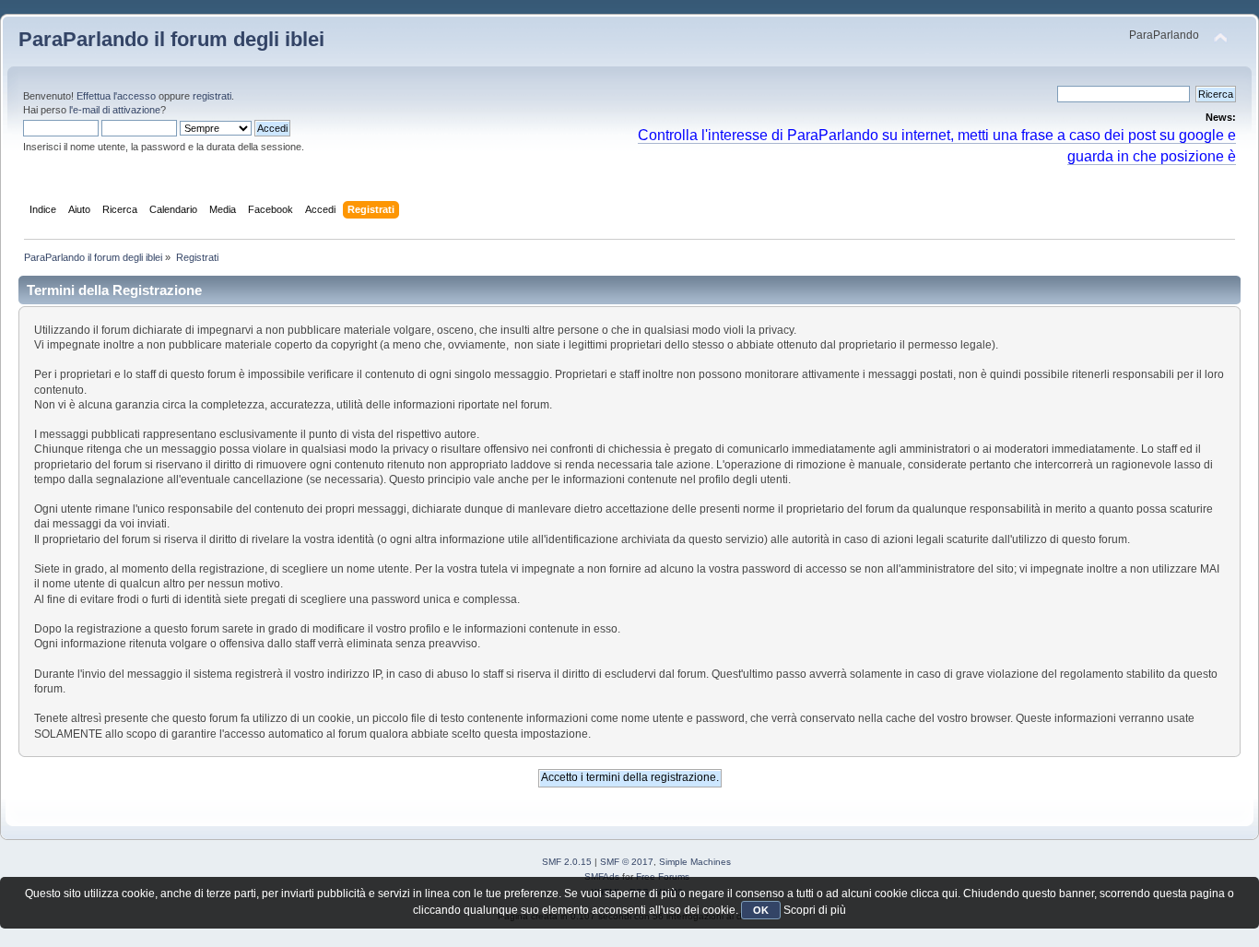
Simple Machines (695, 862)
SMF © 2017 (626, 862)
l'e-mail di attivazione (114, 109)
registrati (212, 95)
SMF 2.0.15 (567, 862)
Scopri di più (814, 910)
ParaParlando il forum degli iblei (171, 39)
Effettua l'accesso (116, 95)
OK (761, 910)
